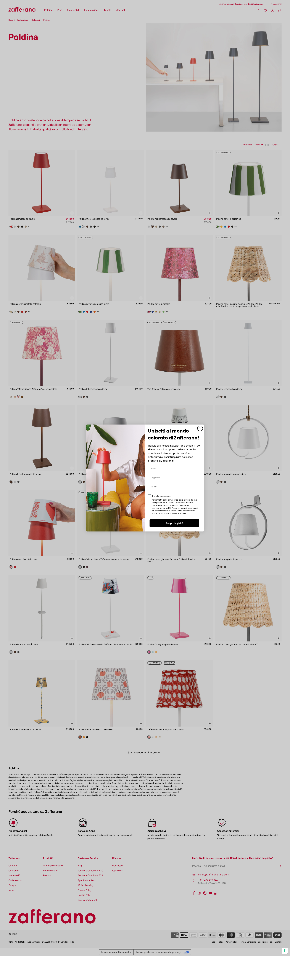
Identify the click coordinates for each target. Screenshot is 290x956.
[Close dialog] (200, 428)
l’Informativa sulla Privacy (164, 500)
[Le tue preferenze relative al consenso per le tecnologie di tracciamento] (285, 951)
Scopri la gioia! (174, 523)
